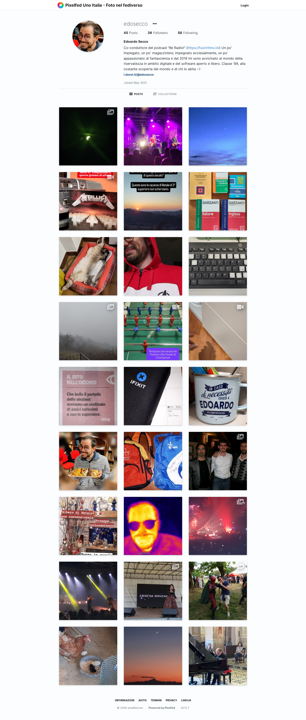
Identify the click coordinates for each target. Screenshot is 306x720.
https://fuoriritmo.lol (203, 48)
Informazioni (124, 700)
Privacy (171, 700)
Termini (156, 700)
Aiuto (142, 700)
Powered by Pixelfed (162, 707)
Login (245, 5)
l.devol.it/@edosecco (139, 74)
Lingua (186, 700)
